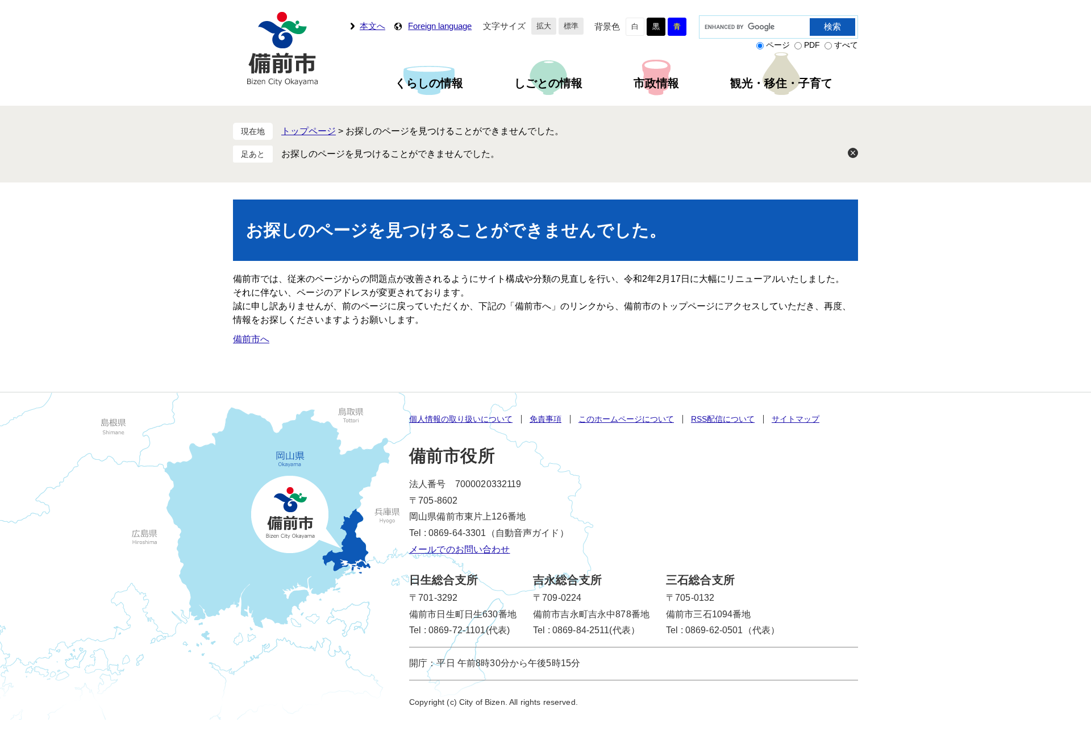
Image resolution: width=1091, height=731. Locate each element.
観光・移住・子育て (781, 83)
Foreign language (440, 26)
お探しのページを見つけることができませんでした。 (390, 154)
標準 (571, 26)
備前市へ (251, 339)
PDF (812, 44)
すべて (846, 44)
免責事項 (545, 418)
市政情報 (656, 83)
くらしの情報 (429, 83)
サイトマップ (795, 418)
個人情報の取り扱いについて (461, 418)
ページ (778, 44)
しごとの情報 (548, 83)
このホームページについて (626, 418)
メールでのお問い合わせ (459, 549)
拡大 (543, 26)
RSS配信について (723, 418)
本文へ (372, 26)
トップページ (308, 131)
